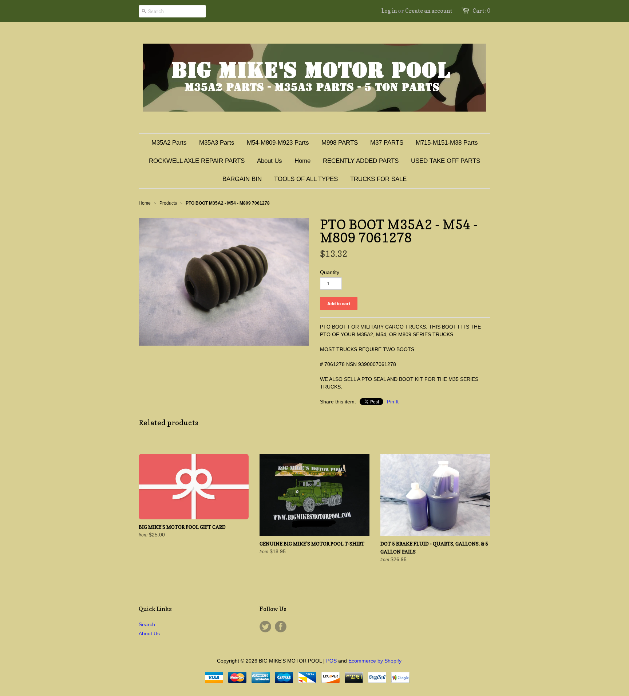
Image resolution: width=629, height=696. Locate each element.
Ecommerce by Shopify (374, 661)
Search (147, 624)
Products (168, 203)
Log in (389, 10)
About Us (149, 633)
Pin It (393, 402)
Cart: (481, 10)
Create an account (428, 10)
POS (331, 661)
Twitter (265, 626)
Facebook (280, 626)
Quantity (329, 272)
